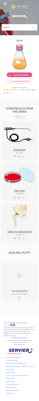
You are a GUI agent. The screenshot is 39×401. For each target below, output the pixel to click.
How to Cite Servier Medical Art (16, 363)
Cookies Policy (10, 387)
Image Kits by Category (13, 357)
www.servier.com (19, 344)
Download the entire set (21, 81)
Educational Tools (11, 360)
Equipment (19, 153)
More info (13, 336)
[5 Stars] (16, 90)
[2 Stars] (7, 90)
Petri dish (19, 190)
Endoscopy (19, 149)
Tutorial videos (10, 372)
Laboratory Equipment (19, 294)
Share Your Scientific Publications (17, 375)
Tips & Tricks (10, 369)
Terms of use (10, 381)
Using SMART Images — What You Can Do (19, 366)
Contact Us (9, 393)
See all (18, 117)
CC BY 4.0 (7, 325)
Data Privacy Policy (12, 384)
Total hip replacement (19, 231)
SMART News (10, 378)
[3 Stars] (10, 90)
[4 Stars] (13, 90)
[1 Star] (5, 90)
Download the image (21, 75)
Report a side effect (12, 390)
